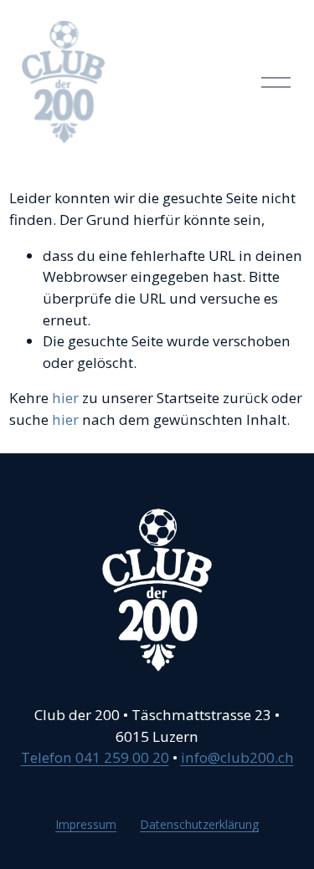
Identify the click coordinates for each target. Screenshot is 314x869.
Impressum (85, 824)
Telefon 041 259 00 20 (95, 757)
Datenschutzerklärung (199, 824)
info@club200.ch (237, 757)
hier (65, 397)
